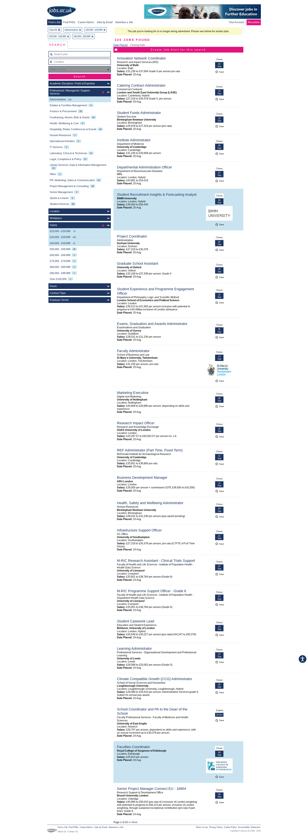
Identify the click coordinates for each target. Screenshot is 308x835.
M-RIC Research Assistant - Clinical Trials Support (156, 561)
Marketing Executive (132, 393)
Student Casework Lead (135, 621)
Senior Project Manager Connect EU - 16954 (151, 789)
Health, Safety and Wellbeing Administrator (150, 503)
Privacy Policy (216, 827)
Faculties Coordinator (133, 747)
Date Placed (120, 45)
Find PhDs (69, 22)
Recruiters (254, 22)
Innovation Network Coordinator (141, 58)
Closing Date (137, 45)
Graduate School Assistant (137, 263)
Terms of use (202, 827)
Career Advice (86, 22)
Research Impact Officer (135, 423)
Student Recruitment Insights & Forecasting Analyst (157, 195)
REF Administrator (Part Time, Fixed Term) (150, 450)
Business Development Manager (142, 478)
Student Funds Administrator (139, 113)
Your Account (236, 22)
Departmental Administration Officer (144, 167)
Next (134, 822)
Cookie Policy (230, 827)
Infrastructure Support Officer (139, 530)
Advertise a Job (124, 22)
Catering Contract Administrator (141, 85)
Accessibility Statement (249, 827)
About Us (62, 831)
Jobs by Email (105, 22)
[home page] (61, 12)
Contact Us (73, 831)
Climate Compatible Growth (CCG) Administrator (154, 679)
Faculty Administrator (133, 351)
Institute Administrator (133, 140)
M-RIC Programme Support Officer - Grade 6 (151, 591)
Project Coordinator (132, 236)
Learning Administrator (134, 648)
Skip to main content (12, 2)
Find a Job (54, 22)
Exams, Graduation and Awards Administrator (152, 324)
